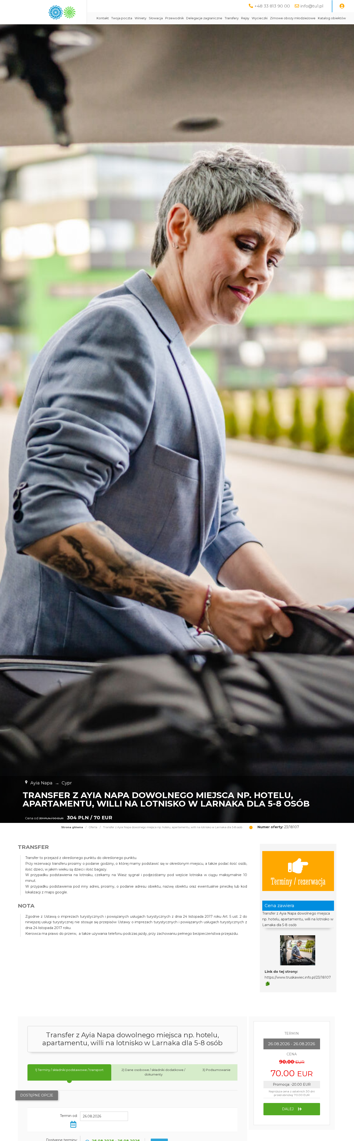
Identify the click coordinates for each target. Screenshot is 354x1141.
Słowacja (156, 18)
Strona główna (72, 827)
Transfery (232, 18)
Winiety (140, 18)
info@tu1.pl (311, 5)
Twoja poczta (121, 18)
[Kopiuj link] (267, 983)
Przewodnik (174, 18)
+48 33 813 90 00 (272, 5)
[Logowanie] (342, 6)
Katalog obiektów (332, 18)
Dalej (288, 1109)
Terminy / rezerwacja (298, 880)
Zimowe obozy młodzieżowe (292, 18)
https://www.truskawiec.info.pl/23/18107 (298, 977)
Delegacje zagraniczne (204, 18)
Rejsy (245, 18)
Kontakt (103, 18)
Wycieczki (260, 18)
